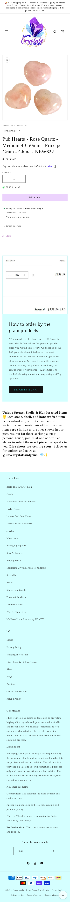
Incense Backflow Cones (19, 516)
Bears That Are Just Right (20, 487)
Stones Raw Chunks (16, 590)
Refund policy (58, 890)
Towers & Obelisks (16, 597)
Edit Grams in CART (26, 389)
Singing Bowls (14, 560)
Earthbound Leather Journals (21, 501)
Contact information (53, 895)
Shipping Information (17, 654)
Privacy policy (17, 895)
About (10, 669)
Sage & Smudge (15, 553)
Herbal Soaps (13, 509)
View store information (17, 217)
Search (10, 640)
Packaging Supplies (16, 545)
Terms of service (34, 895)
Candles (10, 494)
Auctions (11, 684)
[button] (6, 31)
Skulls (10, 582)
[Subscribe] (53, 851)
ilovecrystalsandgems (22, 890)
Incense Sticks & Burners (19, 523)
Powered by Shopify (40, 890)
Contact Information (17, 691)
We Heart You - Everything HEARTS (25, 619)
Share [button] (8, 236)
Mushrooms (12, 538)
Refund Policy (14, 699)
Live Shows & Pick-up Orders (22, 662)
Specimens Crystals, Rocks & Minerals (26, 568)
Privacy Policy (14, 647)
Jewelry (10, 531)
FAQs (9, 676)
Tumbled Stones (15, 604)
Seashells (11, 575)
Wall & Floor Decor (17, 612)
